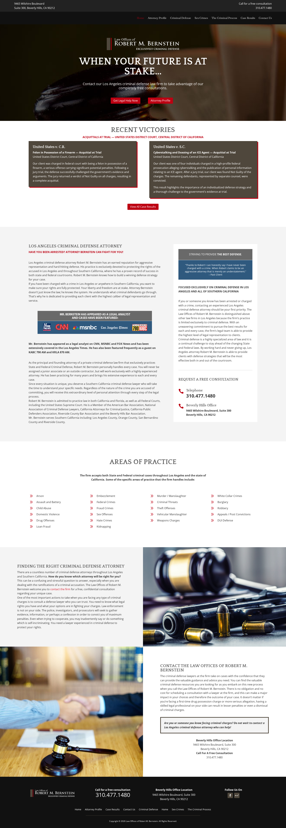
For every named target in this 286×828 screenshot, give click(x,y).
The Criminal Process (224, 18)
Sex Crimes (201, 18)
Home (140, 18)
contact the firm (60, 589)
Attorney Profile (157, 18)
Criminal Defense (180, 18)
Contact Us (265, 18)
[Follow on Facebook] (230, 795)
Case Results (248, 18)
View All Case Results (143, 207)
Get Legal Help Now (125, 100)
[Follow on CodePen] (236, 795)
